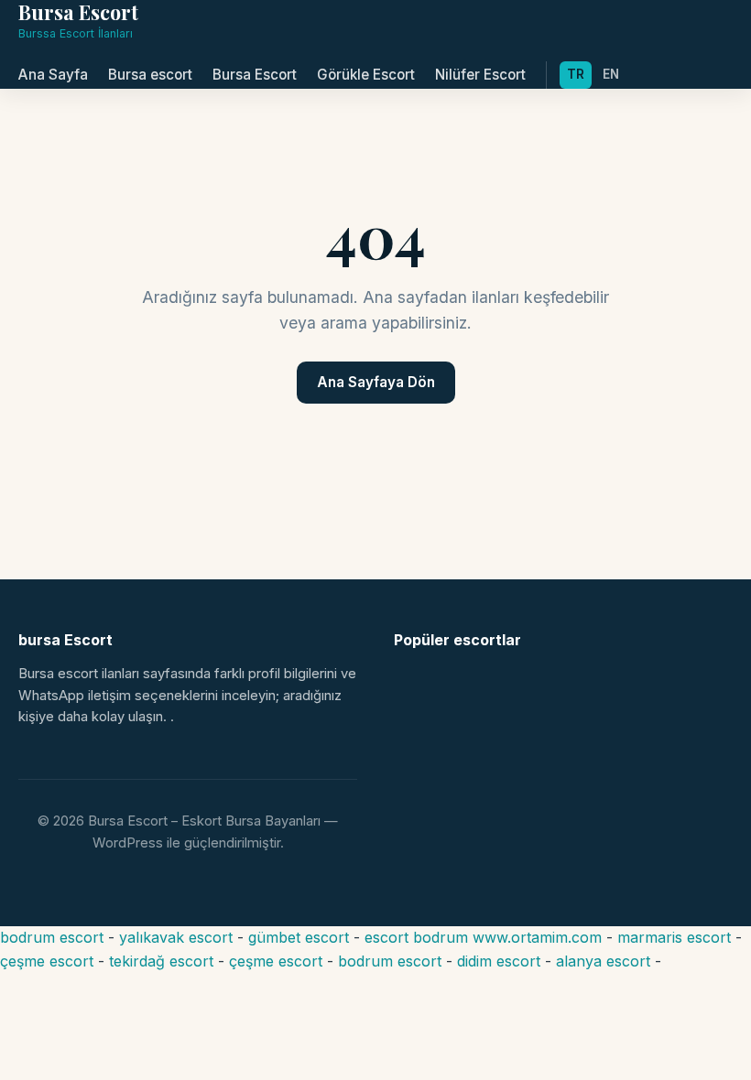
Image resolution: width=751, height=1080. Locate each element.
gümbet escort (298, 937)
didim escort (498, 961)
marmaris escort (674, 937)
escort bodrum (416, 937)
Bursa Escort (254, 74)
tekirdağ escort (161, 961)
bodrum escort (51, 937)
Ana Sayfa (53, 74)
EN (611, 74)
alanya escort (603, 961)
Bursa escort (150, 74)
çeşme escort (46, 961)
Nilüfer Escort (480, 74)
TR (575, 74)
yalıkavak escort (176, 937)
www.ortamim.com (537, 937)
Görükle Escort (366, 74)
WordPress (128, 843)
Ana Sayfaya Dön (376, 382)
